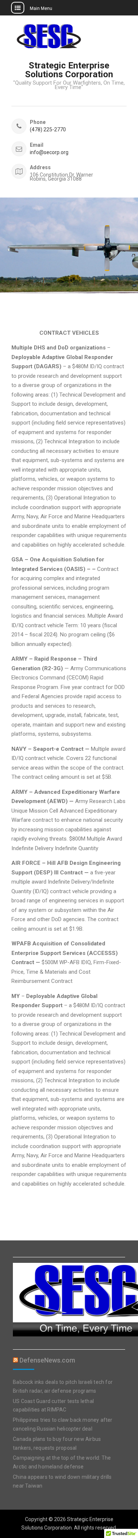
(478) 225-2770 (48, 130)
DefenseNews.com (47, 1360)
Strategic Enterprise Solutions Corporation (69, 69)
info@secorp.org (49, 152)
